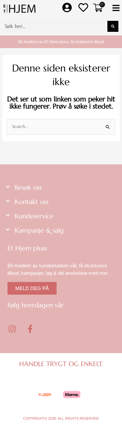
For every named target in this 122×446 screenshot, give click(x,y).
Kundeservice (34, 216)
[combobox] (55, 26)
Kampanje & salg (39, 230)
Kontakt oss (31, 202)
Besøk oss (28, 188)
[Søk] (113, 26)
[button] (116, 8)
